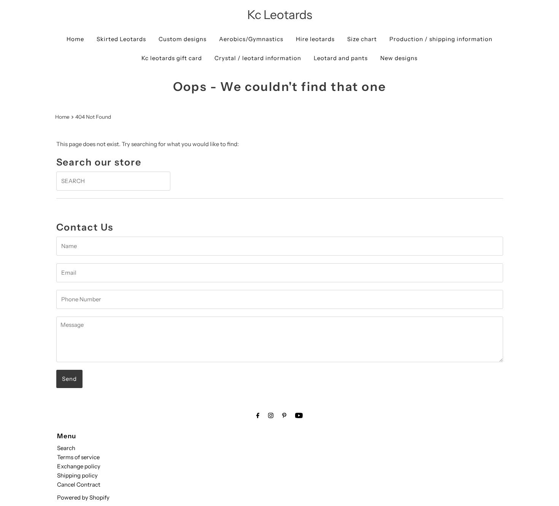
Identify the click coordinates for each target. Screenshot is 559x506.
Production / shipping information (440, 39)
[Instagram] (270, 415)
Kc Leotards (279, 14)
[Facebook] (257, 415)
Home (75, 39)
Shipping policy (77, 475)
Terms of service (78, 457)
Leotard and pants (341, 58)
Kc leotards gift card (171, 58)
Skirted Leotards (121, 39)
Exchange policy (78, 466)
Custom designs (182, 39)
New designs (399, 58)
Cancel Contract (78, 484)
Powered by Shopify (83, 497)
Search (66, 448)
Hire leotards (315, 39)
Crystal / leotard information (257, 58)
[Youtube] (299, 415)
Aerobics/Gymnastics (251, 39)
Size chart (362, 39)
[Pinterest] (284, 415)
